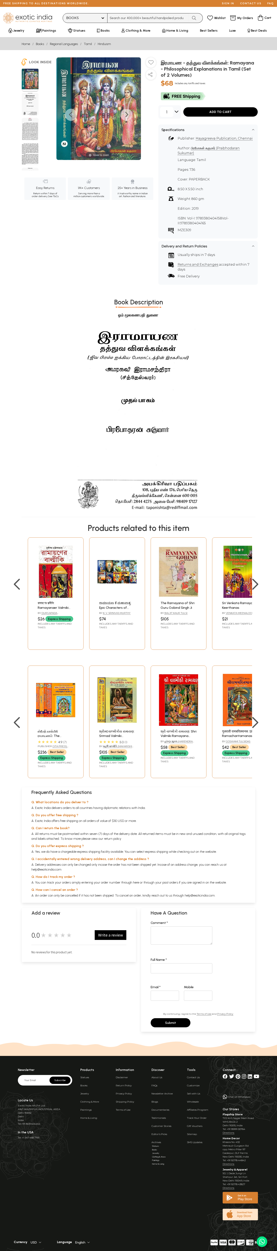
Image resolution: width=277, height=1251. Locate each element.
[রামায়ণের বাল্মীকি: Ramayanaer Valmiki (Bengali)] (55, 597)
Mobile (189, 987)
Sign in (228, 3)
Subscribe (60, 1080)
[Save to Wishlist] (150, 64)
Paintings (86, 1109)
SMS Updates (194, 1142)
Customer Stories (161, 1126)
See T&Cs (53, 196)
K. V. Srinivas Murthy (116, 612)
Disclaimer (122, 1077)
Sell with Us (193, 1093)
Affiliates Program (197, 1109)
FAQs (154, 1085)
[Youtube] (256, 1077)
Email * (156, 987)
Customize (193, 1085)
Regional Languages (64, 44)
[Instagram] (244, 1077)
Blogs (154, 1101)
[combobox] (148, 18)
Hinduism (104, 44)
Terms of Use (204, 1013)
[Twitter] (231, 1077)
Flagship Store (233, 1114)
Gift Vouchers (194, 1126)
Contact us (250, 3)
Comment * (159, 923)
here (136, 882)
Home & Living (88, 1117)
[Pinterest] (238, 1077)
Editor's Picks (159, 1134)
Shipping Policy (125, 1101)
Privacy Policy (225, 1013)
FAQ (270, 3)
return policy (112, 839)
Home (26, 44)
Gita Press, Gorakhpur (52, 748)
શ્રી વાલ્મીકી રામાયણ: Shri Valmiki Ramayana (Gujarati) (178, 735)
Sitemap (192, 1134)
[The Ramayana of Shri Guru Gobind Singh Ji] (178, 597)
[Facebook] (225, 1077)
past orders (170, 882)
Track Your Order (197, 1117)
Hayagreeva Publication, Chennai (224, 138)
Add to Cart (220, 112)
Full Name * (159, 960)
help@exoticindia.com (46, 869)
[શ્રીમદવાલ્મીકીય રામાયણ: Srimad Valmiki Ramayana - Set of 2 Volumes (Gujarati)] (117, 725)
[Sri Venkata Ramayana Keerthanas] (240, 597)
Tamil (88, 44)
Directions (228, 1132)
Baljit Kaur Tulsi (175, 612)
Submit (170, 1023)
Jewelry (84, 1093)
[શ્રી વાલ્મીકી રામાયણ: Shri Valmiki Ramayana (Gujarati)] (178, 725)
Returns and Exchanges (198, 264)
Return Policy (124, 1085)
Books (40, 44)
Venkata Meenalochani (242, 612)
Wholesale (193, 1101)
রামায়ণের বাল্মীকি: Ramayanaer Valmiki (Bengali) (53, 607)
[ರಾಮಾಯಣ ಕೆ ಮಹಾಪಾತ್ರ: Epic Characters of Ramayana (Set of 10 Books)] (117, 597)
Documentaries (160, 1109)
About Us (156, 1077)
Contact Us (193, 1077)
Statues (84, 1077)
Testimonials (158, 1117)
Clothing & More (89, 1101)
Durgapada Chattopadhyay (48, 614)
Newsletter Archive (162, 1093)
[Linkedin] (250, 1077)
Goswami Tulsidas (238, 741)
